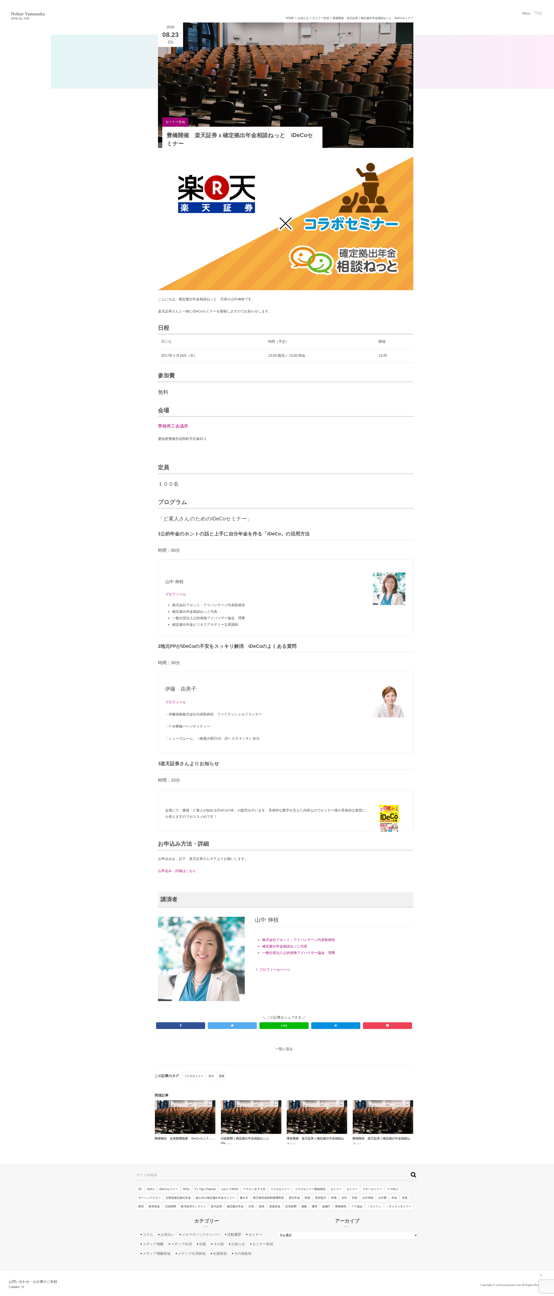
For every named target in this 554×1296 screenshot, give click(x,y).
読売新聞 (290, 1206)
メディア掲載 (153, 1244)
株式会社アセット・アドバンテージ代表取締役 (298, 940)
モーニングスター (149, 1197)
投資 (404, 1197)
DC (140, 1189)
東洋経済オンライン (193, 1206)
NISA (186, 1189)
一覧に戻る (284, 1049)
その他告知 (242, 1253)
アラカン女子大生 (254, 1189)
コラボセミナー (194, 1076)
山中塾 (382, 1197)
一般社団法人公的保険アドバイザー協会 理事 (298, 953)
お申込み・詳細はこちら (177, 871)
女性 (344, 1197)
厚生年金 (294, 1197)
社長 (251, 1206)
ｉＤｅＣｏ (374, 1206)
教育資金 (154, 1206)
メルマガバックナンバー (201, 1234)
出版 (202, 1244)
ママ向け (392, 1189)
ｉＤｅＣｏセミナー (398, 1206)
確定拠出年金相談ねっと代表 (284, 946)
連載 (304, 1206)
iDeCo (151, 1189)
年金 (394, 1197)
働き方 (244, 1197)
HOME (290, 18)
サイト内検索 (146, 1175)
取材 (307, 1197)
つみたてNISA (229, 1189)
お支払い (167, 1234)
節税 (261, 1206)
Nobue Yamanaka (28, 15)
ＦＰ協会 (356, 1206)
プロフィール (175, 594)
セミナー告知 (320, 18)
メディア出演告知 (192, 1253)
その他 (218, 1244)
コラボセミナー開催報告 (310, 1189)
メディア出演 (181, 1244)
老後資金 (274, 1206)
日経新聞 (170, 1206)
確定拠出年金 (235, 1206)
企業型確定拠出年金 (178, 1197)
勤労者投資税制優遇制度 (268, 1197)
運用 (314, 1206)
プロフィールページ (274, 969)
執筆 (334, 1197)
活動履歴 (234, 1234)
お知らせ (303, 18)
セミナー (336, 1189)
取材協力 (320, 1197)
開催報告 (340, 1206)
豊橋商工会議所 (173, 426)
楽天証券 (216, 1206)
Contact (14, 1287)
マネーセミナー (372, 1189)
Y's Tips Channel (205, 1189)
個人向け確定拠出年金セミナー (215, 1197)
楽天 (211, 1076)
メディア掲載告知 (157, 1253)
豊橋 (221, 1076)
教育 (141, 1206)
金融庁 (326, 1206)
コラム (148, 1234)
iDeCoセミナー (168, 1189)
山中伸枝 (368, 1197)
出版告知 (220, 1253)
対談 (355, 1197)
